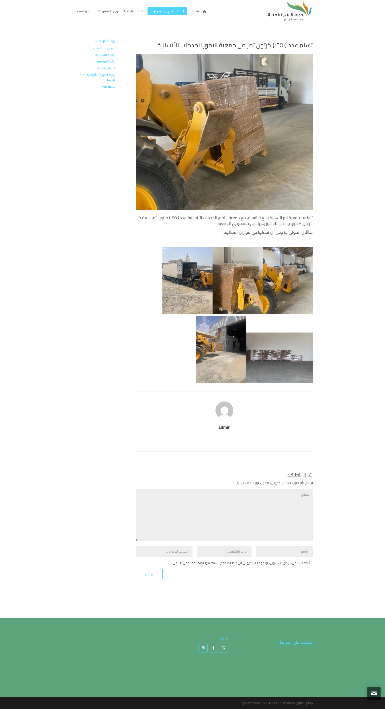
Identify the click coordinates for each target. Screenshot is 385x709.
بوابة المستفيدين (104, 55)
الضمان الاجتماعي (104, 68)
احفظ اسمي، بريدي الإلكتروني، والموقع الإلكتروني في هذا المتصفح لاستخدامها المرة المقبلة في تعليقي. (240, 563)
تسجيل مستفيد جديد (102, 48)
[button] (374, 679)
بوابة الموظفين (105, 61)
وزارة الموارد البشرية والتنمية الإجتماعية (97, 77)
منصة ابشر (108, 86)
